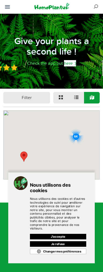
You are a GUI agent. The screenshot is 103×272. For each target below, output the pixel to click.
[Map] (91, 97)
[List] (76, 97)
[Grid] (61, 97)
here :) (70, 63)
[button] (24, 156)
